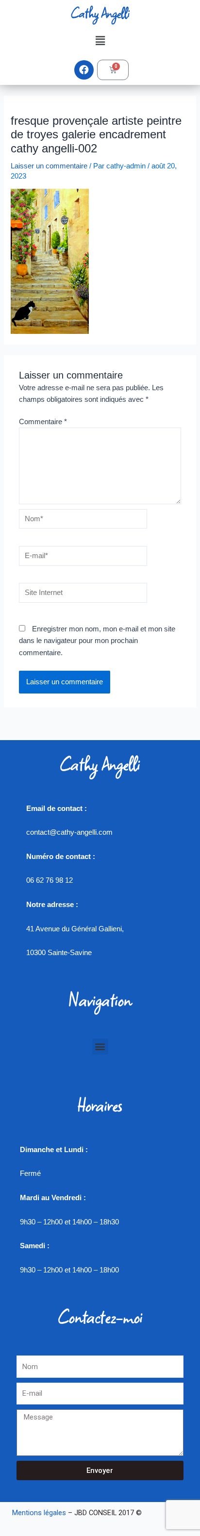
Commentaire (43, 422)
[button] (100, 41)
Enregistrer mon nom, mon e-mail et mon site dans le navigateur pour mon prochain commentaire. (97, 640)
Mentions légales (39, 1512)
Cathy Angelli (100, 13)
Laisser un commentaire (49, 166)
